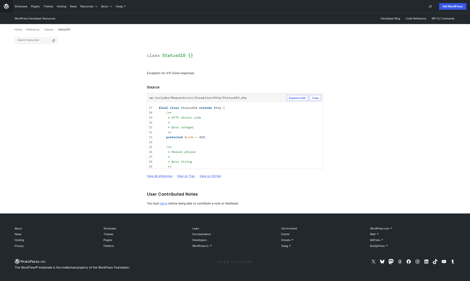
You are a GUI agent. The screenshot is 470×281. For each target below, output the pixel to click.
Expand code (297, 97)
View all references (159, 176)
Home (18, 29)
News (18, 234)
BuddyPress (379, 245)
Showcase (110, 228)
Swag (286, 245)
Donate (287, 240)
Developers (199, 240)
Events (285, 234)
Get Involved (289, 228)
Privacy (19, 245)
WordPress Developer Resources (35, 18)
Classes (48, 29)
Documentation (201, 234)
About (18, 228)
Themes (108, 234)
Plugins (108, 240)
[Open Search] (430, 6)
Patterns (109, 245)
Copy (315, 97)
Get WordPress (453, 6)
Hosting (19, 240)
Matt (374, 234)
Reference (32, 29)
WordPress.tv (202, 245)
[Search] (53, 40)
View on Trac (186, 176)
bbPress (376, 240)
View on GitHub (210, 176)
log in (163, 203)
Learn (195, 228)
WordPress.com (381, 228)
